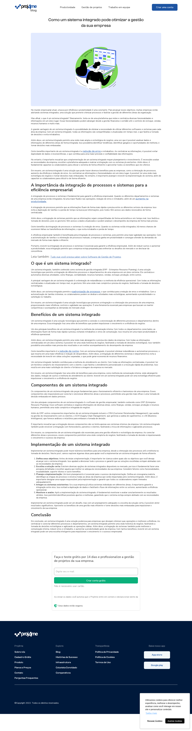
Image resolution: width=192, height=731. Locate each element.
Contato (18, 673)
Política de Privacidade (107, 652)
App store (157, 654)
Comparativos (63, 673)
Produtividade (67, 7)
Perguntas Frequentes (26, 678)
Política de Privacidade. (64, 600)
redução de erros (92, 151)
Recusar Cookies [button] (154, 721)
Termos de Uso (103, 662)
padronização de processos (86, 291)
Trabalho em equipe (119, 7)
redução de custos (69, 351)
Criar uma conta (164, 7)
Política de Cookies (105, 657)
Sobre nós (19, 652)
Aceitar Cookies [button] (175, 721)
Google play (157, 665)
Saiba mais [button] (151, 713)
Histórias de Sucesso (67, 657)
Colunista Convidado (66, 667)
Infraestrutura (63, 662)
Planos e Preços (22, 667)
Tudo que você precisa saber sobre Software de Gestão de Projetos (85, 256)
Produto (18, 662)
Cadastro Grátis (22, 657)
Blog (58, 652)
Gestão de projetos (92, 7)
